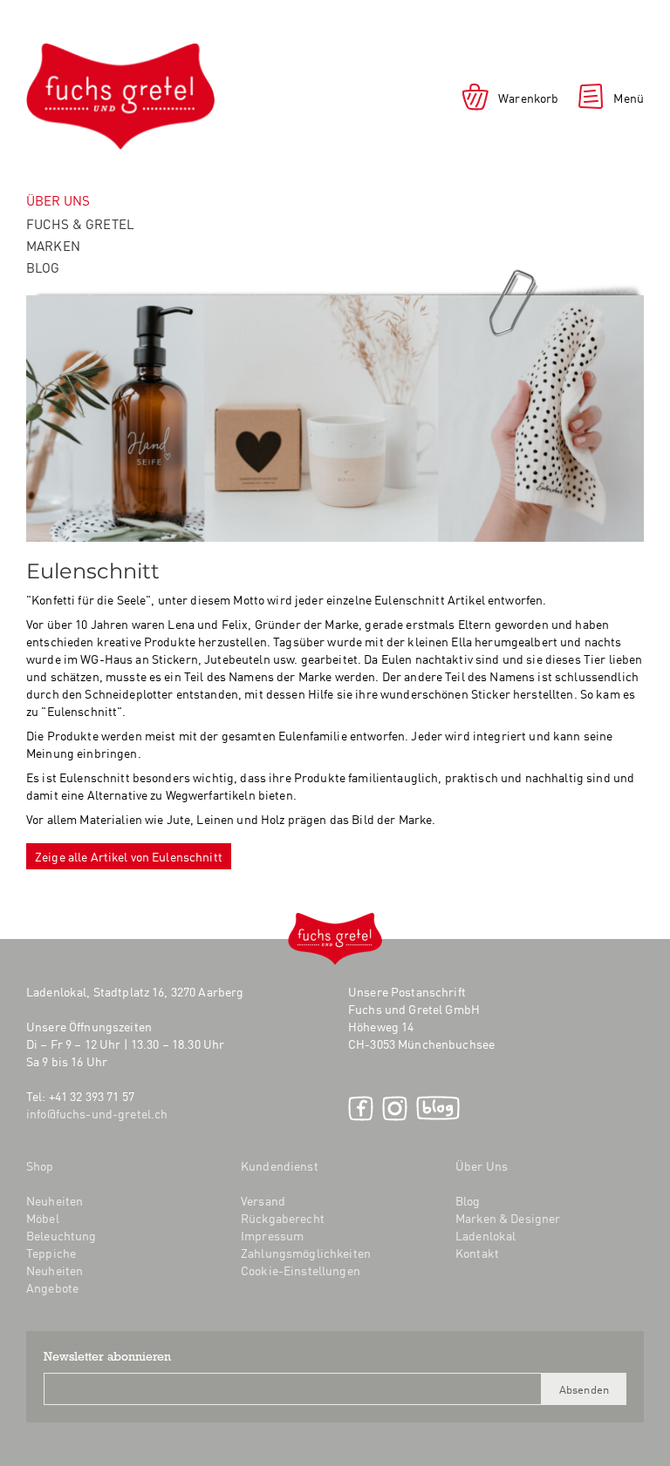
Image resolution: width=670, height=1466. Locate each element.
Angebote (52, 1287)
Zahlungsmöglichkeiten (306, 1252)
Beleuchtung (61, 1235)
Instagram (394, 1108)
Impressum (272, 1235)
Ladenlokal (485, 1235)
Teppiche (51, 1252)
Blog (43, 267)
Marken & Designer (507, 1217)
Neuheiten (54, 1200)
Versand (263, 1200)
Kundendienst (279, 1165)
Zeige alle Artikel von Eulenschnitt (128, 856)
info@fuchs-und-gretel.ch (97, 1113)
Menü (628, 97)
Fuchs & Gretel (80, 223)
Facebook (360, 1108)
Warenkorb (528, 97)
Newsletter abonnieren (107, 1358)
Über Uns (481, 1165)
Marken (53, 245)
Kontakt (477, 1252)
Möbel (42, 1217)
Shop (40, 1165)
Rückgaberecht (283, 1217)
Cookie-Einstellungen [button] (300, 1270)
